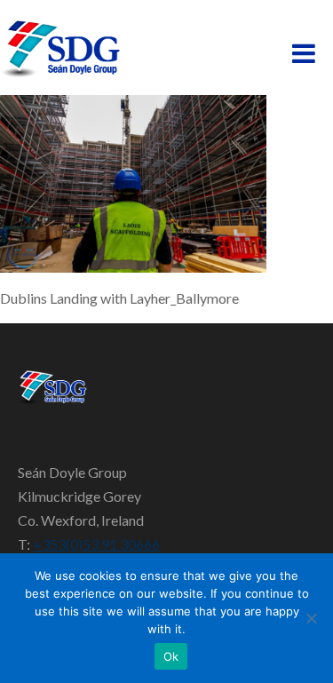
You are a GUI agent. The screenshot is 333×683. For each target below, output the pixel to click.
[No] (311, 618)
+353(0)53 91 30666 (96, 544)
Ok (171, 656)
